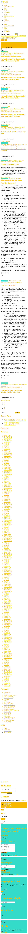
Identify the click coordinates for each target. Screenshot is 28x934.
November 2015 (8, 605)
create (2, 903)
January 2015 (7, 619)
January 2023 (7, 485)
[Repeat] (2, 823)
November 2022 (8, 488)
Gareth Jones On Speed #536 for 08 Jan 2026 (15, 419)
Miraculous (23, 800)
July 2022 (6, 493)
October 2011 (7, 673)
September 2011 (8, 674)
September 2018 (8, 557)
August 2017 (7, 575)
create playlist (4, 932)
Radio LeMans (7, 714)
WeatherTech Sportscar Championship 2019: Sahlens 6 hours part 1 (13, 60)
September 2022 (8, 490)
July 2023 (6, 477)
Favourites (6, 804)
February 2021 (7, 517)
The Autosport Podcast (9, 717)
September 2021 (8, 507)
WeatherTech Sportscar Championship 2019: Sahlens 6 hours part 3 (13, 97)
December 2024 (8, 453)
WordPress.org (7, 732)
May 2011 (6, 680)
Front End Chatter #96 (8, 183)
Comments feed (7, 731)
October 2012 (7, 656)
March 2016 (7, 599)
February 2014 (7, 634)
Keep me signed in (5, 869)
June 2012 (6, 662)
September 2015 (8, 607)
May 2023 (6, 479)
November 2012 (8, 655)
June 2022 (6, 495)
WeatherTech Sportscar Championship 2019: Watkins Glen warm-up (13, 115)
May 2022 (6, 496)
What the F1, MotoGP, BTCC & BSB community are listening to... (13, 36)
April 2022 (6, 497)
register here (16, 874)
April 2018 (6, 564)
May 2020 (6, 529)
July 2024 (6, 460)
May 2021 (6, 513)
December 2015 (8, 603)
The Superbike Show (9, 720)
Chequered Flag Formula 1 (10, 695)
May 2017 (6, 580)
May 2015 (6, 613)
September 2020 (8, 524)
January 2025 (7, 451)
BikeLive (6, 693)
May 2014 (6, 630)
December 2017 (8, 570)
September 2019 (8, 541)
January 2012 (7, 669)
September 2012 (8, 658)
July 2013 (6, 644)
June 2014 (6, 628)
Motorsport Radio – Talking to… (12, 710)
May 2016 (6, 596)
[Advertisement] (12, 757)
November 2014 (8, 621)
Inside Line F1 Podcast (9, 706)
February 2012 (7, 667)
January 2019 (7, 552)
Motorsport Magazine (9, 709)
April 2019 (6, 548)
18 (4, 408)
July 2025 (6, 443)
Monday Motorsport (9, 707)
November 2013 (8, 638)
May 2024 (6, 463)
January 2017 (7, 585)
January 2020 (7, 535)
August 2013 (7, 642)
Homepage (3, 47)
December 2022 (8, 486)
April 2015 (6, 614)
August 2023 (7, 475)
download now (7, 803)
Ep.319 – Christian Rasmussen (11, 422)
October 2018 (7, 556)
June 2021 (6, 511)
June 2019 (6, 545)
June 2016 (6, 595)
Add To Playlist (7, 805)
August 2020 (7, 525)
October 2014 (7, 623)
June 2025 (6, 444)
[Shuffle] (1, 823)
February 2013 (7, 651)
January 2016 (7, 602)
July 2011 (6, 677)
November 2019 (8, 538)
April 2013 (6, 648)
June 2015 (6, 612)
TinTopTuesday (7, 721)
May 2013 (6, 646)
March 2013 (7, 649)
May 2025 (6, 446)
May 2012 (6, 663)
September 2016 (8, 591)
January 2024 (7, 468)
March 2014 (7, 633)
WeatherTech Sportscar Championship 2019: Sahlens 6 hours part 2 (13, 78)
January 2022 (7, 502)
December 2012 (8, 653)
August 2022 (7, 492)
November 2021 (8, 504)
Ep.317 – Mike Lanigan (9, 425)
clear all (2, 835)
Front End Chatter (8, 703)
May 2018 (6, 563)
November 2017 (8, 571)
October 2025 (7, 439)
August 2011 (7, 676)
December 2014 (8, 620)
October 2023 (7, 472)
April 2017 (6, 581)
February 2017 (7, 584)
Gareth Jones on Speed (9, 705)
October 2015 (7, 606)
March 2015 (7, 616)
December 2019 (8, 536)
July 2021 (6, 510)
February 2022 (7, 500)
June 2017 (6, 578)
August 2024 (7, 458)
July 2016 (6, 594)
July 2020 (6, 527)
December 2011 (8, 670)
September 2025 (8, 440)
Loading (9, 792)
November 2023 (8, 471)
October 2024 (7, 456)
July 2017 (6, 577)
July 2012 (6, 660)
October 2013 (7, 640)
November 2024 (8, 454)
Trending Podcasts (5, 36)
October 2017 (7, 573)
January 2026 (7, 435)
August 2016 (7, 592)
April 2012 (6, 665)
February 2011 (7, 684)
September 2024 (8, 457)
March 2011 (7, 683)
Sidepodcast (7, 716)
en (4, 889)
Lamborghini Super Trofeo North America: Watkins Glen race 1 (11, 391)
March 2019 (7, 549)
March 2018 (7, 566)
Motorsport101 (7, 712)
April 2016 (6, 598)
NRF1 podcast (7, 713)
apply (2, 891)
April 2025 (6, 447)
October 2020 (7, 522)
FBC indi (6, 700)
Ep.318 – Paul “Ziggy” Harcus (11, 423)
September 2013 (8, 641)
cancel (6, 835)
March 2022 (7, 499)
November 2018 (8, 555)
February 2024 (7, 467)
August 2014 (7, 626)
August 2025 (7, 442)
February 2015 (7, 617)
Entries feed (7, 729)
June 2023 (6, 478)
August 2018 (7, 559)
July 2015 (6, 610)
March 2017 (7, 582)
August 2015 (7, 609)
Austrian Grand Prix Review (10, 164)
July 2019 (6, 543)
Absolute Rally (7, 692)
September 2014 (8, 624)
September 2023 (8, 474)
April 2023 (6, 481)
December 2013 (8, 637)
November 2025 (8, 438)
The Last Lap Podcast (9, 719)
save (4, 819)
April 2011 (6, 681)
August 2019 (7, 542)
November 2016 (8, 588)
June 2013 (6, 645)
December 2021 (8, 503)
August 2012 (7, 659)
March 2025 (7, 449)
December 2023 (8, 470)
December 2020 (8, 520)
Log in (5, 728)
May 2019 (6, 546)
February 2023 (7, 483)
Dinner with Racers (8, 698)
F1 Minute (6, 699)
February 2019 (7, 550)
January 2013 (7, 652)
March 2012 (7, 666)
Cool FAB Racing (8, 696)
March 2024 (7, 465)
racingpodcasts (17, 56)
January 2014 (7, 635)
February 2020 (7, 534)
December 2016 (8, 587)
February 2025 (7, 450)
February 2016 (7, 601)
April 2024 (6, 464)
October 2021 (7, 506)
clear (2, 819)
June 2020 (6, 528)
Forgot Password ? (5, 872)
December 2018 (8, 553)
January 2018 (7, 568)
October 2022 (7, 489)
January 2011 (7, 685)
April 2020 (6, 531)
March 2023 (7, 482)
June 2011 (6, 679)
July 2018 (6, 560)
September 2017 (8, 574)
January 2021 (7, 518)
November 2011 (8, 672)
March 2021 (7, 516)
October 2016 (7, 589)
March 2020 (7, 532)
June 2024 (6, 461)
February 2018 (7, 567)
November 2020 (8, 521)
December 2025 (8, 436)
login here (17, 855)
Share (5, 807)
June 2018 (6, 562)
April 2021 (6, 514)
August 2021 (7, 509)
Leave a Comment (5, 69)
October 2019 (7, 539)
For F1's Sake (7, 702)
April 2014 (6, 631)
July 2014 (6, 627)
